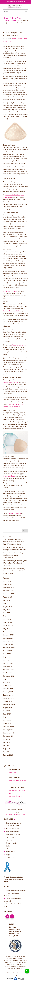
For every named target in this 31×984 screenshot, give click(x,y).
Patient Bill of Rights (13, 834)
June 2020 (7, 714)
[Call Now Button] (27, 971)
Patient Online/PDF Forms (15, 826)
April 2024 (7, 619)
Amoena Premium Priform (12, 311)
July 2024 (6, 609)
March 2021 (7, 685)
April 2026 (7, 581)
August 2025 (7, 597)
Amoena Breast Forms (12, 20)
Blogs (8, 854)
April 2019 (7, 752)
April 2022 (7, 660)
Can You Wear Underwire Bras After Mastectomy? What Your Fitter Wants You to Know (13, 541)
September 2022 (9, 647)
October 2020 (8, 701)
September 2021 (8, 676)
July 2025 (6, 600)
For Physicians (11, 837)
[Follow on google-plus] (12, 916)
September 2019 (8, 736)
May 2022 (6, 657)
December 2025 (8, 587)
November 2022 (8, 641)
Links (8, 846)
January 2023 (8, 638)
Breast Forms (16, 18)
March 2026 (7, 584)
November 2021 (8, 669)
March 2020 (7, 723)
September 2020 (9, 704)
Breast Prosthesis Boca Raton (16, 890)
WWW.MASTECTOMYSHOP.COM (15, 814)
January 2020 (8, 729)
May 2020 (7, 717)
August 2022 (7, 651)
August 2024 (7, 606)
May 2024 (6, 616)
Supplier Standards (12, 831)
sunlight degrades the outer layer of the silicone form (14, 405)
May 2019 (6, 748)
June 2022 (7, 654)
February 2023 (8, 635)
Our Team (9, 840)
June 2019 (6, 745)
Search (25, 531)
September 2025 (9, 594)
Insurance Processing (13, 823)
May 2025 (6, 603)
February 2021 (8, 688)
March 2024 (7, 622)
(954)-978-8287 (15, 513)
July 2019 (6, 742)
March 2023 (7, 632)
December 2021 (8, 666)
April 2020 (7, 720)
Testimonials (10, 851)
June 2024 (7, 613)
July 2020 (6, 711)
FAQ (7, 849)
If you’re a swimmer (10, 291)
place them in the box (10, 382)
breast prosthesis (9, 476)
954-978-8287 (14, 772)
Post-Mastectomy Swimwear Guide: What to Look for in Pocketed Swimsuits (15, 562)
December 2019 (8, 733)
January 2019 (8, 755)
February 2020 (8, 726)
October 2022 (8, 644)
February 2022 (8, 663)
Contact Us (10, 857)
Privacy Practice (11, 843)
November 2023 (8, 625)
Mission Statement (12, 829)
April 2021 (6, 682)
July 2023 (6, 628)
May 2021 (6, 679)
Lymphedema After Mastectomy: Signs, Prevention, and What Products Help (14, 570)
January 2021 (8, 692)
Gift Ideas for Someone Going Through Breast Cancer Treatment (14, 548)
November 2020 (9, 698)
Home (6, 18)
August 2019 (7, 739)
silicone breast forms (18, 345)
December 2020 (8, 695)
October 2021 (8, 673)
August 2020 (7, 707)
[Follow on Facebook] (7, 916)
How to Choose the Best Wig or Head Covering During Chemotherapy (14, 555)
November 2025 (8, 590)
